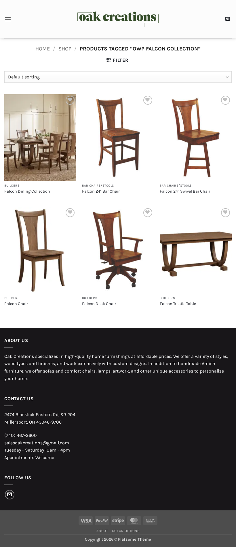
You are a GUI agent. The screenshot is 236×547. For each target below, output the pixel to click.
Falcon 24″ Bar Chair (101, 191)
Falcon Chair (16, 303)
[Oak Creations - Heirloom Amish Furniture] (118, 19)
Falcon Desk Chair (99, 303)
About (102, 531)
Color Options (126, 531)
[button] (7, 19)
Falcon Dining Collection (27, 191)
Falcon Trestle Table (178, 303)
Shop (64, 49)
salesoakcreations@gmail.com (36, 443)
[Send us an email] (9, 494)
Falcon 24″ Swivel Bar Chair (185, 191)
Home (42, 49)
